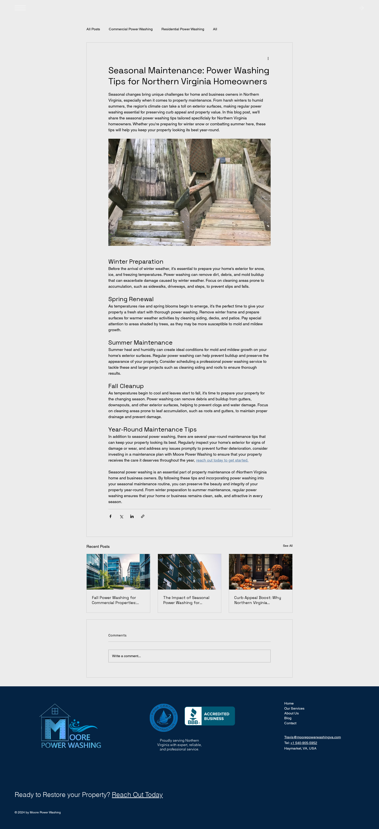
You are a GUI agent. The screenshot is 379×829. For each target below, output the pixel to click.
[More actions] (268, 58)
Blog (287, 718)
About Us (291, 713)
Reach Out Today (137, 795)
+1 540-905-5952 (303, 743)
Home (289, 703)
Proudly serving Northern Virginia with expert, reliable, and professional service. (179, 744)
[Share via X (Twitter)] (121, 516)
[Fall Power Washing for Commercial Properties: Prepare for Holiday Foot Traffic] (118, 572)
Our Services (294, 708)
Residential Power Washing (182, 29)
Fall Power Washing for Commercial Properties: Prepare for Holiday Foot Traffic (115, 600)
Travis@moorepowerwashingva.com (312, 737)
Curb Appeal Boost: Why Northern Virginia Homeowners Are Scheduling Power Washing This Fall (260, 600)
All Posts (93, 29)
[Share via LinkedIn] (132, 516)
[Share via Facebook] (110, 516)
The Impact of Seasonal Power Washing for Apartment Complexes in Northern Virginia (187, 600)
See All (288, 545)
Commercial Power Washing (131, 29)
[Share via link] (143, 516)
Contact (290, 723)
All (215, 29)
